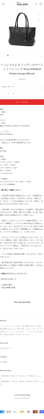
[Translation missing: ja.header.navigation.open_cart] (41, 4)
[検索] (36, 4)
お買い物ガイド (6, 348)
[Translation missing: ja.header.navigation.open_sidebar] (3, 4)
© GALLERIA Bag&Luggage (22, 395)
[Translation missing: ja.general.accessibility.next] (40, 56)
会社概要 (3, 362)
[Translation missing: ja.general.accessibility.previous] (3, 56)
